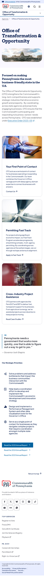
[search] (34, 6)
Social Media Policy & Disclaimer (12, 572)
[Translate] (29, 6)
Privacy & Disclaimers (19, 568)
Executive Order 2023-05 (21, 120)
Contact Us (10, 191)
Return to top (33, 474)
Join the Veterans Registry (12, 533)
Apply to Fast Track (13, 255)
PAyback (5, 537)
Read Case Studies (13, 319)
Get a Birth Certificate (10, 529)
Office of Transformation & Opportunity (15, 13)
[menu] (39, 6)
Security (20, 570)
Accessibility (6, 568)
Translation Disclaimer (9, 570)
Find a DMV (6, 525)
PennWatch (6, 552)
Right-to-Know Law (9, 556)
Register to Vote (8, 521)
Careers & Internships (10, 548)
